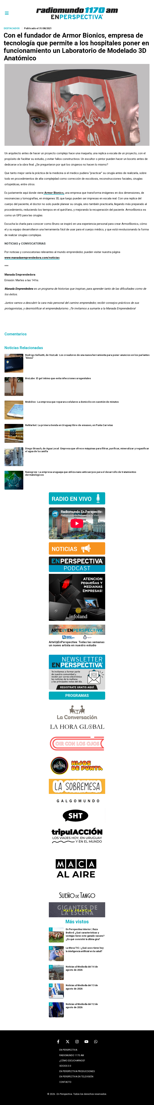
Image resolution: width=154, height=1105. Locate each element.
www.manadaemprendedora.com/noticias (32, 257)
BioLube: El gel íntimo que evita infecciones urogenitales (58, 378)
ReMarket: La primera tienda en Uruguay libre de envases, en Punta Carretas (69, 425)
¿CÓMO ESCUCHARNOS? (72, 1060)
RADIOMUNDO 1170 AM (71, 1055)
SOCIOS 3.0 (65, 1066)
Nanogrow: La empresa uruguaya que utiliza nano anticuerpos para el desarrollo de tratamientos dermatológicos (80, 473)
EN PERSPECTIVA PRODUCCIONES (77, 1071)
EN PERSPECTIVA (68, 1050)
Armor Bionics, (54, 192)
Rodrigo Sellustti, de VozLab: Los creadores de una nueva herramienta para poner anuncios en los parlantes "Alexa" (87, 356)
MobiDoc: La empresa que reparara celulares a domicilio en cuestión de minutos (72, 401)
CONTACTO (65, 1082)
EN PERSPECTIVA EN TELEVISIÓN (76, 1076)
